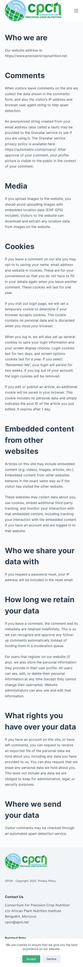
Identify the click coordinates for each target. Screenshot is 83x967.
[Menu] (76, 11)
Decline (51, 959)
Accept (31, 959)
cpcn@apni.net (17, 922)
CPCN (9, 880)
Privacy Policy (47, 880)
